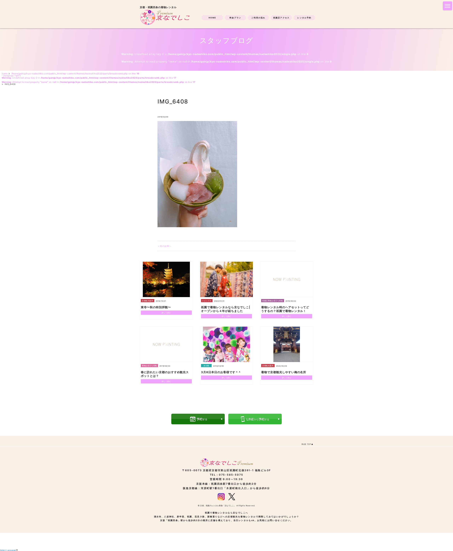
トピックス (206, 301)
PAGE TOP (306, 444)
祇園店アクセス (281, 17)
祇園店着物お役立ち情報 (272, 301)
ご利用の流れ (258, 17)
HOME (212, 17)
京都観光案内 (147, 301)
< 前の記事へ (164, 246)
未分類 (206, 366)
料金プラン (235, 17)
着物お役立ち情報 (149, 366)
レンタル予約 (304, 17)
